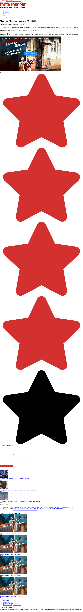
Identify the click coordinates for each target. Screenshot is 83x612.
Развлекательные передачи (8, 10)
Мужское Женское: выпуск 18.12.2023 (10, 596)
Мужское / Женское (7, 13)
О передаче (6, 602)
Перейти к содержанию (6, 0)
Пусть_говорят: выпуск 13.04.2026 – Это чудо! (26, 510)
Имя (1, 448)
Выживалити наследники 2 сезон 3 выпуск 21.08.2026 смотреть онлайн (20, 501)
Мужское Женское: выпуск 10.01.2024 (10, 554)
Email (2, 451)
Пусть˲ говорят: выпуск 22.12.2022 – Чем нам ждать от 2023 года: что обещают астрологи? (48, 507)
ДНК (4, 15)
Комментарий (4, 463)
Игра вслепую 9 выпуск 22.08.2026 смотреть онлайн (14, 478)
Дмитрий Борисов (8, 603)
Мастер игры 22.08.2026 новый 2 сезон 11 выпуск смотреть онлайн (18, 490)
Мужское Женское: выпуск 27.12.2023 (10, 575)
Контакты (6, 600)
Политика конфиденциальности (12, 605)
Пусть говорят (6, 12)
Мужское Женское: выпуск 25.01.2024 (10, 533)
